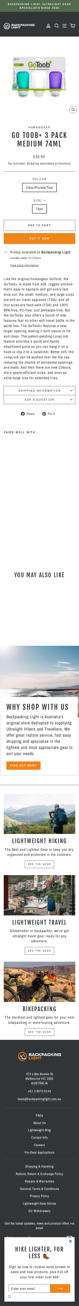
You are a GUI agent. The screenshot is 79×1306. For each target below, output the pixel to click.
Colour (39, 179)
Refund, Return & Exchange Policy (39, 1174)
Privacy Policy (39, 1196)
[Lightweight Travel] (39, 895)
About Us (39, 1122)
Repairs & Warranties (39, 1181)
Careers (39, 1145)
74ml (39, 208)
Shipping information (39, 391)
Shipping (33, 163)
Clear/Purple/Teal (39, 187)
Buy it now (40, 238)
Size (39, 200)
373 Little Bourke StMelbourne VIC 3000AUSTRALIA (39, 1078)
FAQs (39, 1115)
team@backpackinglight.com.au (39, 1099)
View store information (24, 265)
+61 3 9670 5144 (39, 1091)
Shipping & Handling (39, 1166)
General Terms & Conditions (39, 1188)
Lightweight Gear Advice (39, 1203)
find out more (23, 765)
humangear (39, 127)
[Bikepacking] (39, 982)
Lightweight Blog (39, 1130)
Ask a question (39, 400)
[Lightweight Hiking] (39, 814)
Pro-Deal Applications (39, 1152)
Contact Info (39, 1137)
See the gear (39, 864)
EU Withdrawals (39, 1211)
